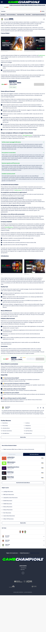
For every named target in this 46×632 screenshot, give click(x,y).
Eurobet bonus (41, 55)
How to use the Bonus (11, 14)
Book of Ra (22, 569)
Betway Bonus (5, 425)
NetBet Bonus (10, 471)
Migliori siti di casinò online (12, 553)
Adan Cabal (7, 540)
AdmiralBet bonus (9, 227)
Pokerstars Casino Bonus (7, 430)
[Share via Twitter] (43, 408)
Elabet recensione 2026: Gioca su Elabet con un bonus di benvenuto (18, 449)
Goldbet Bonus (28, 428)
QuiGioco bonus (18, 190)
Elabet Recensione (24, 553)
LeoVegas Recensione (8, 491)
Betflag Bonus (28, 425)
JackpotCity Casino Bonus (13, 466)
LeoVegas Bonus (11, 457)
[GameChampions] (24, 2)
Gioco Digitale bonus (27, 135)
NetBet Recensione (7, 503)
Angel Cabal (7, 544)
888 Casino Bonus (11, 462)
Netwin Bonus (5, 422)
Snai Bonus (27, 422)
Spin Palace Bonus (28, 430)
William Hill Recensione (8, 518)
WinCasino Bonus (28, 433)
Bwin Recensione (7, 512)
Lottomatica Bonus (6, 428)
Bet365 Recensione (7, 500)
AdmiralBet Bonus (5, 433)
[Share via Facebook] (41, 408)
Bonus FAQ (28, 14)
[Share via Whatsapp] (38, 408)
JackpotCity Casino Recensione (10, 497)
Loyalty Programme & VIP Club (38, 14)
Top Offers (3, 14)
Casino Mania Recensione (9, 515)
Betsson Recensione (7, 509)
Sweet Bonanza (23, 567)
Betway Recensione (7, 506)
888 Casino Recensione (8, 494)
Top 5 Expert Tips (20, 14)
